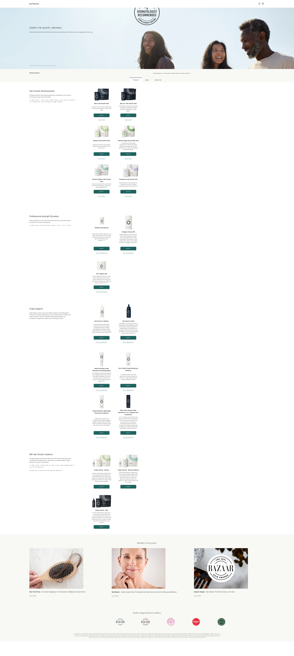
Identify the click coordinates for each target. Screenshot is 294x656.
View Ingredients (101, 253)
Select (102, 115)
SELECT (128, 248)
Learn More (101, 119)
